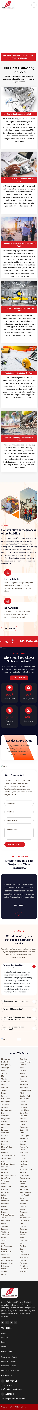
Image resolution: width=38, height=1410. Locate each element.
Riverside (4, 1130)
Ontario (4, 1170)
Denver (4, 1212)
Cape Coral (5, 1255)
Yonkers (23, 1204)
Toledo (22, 1235)
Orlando (4, 1243)
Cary (21, 1223)
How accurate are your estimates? (16, 1001)
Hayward (4, 1189)
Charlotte (23, 1206)
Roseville (4, 1209)
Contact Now (19, 678)
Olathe (22, 1102)
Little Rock (5, 1099)
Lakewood (5, 1223)
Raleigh (22, 1209)
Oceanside (5, 1181)
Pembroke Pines (7, 1263)
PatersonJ (24, 1189)
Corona (3, 1184)
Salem (22, 1249)
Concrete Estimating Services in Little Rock (19, 439)
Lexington (23, 1107)
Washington (5, 1232)
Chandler (4, 1079)
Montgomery (6, 1065)
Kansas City (24, 1099)
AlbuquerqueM (25, 1192)
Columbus (23, 1059)
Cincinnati (23, 1232)
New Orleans (24, 1110)
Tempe (4, 1090)
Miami (3, 1238)
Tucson (4, 1073)
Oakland (4, 1121)
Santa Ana (5, 1133)
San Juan (23, 1260)
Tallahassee (5, 1257)
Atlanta (4, 1272)
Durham (22, 1215)
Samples (4, 1338)
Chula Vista (5, 1141)
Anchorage (5, 1068)
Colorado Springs (7, 1215)
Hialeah (4, 1249)
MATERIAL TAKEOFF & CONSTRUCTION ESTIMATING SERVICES (18, 57)
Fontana (4, 1150)
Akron (22, 1238)
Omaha (22, 1155)
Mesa (3, 1076)
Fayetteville (24, 1221)
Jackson (23, 1144)
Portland (23, 1246)
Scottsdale (5, 1082)
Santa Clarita (6, 1158)
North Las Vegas (26, 1170)
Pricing (3, 1342)
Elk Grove (4, 1173)
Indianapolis (24, 1085)
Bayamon (23, 1263)
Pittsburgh (24, 1257)
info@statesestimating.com (11, 1389)
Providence (24, 1266)
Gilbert (3, 1085)
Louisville (23, 1104)
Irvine (3, 1138)
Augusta (4, 1274)
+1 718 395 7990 (7, 1386)
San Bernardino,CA (8, 1155)
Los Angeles (5, 1102)
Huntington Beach (8, 1164)
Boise (22, 1068)
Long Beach (5, 1119)
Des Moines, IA (25, 1090)
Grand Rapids (24, 1136)
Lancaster (5, 1192)
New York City (25, 1195)
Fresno (3, 1113)
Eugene (22, 1252)
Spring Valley (24, 1175)
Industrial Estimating (8, 1361)
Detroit (22, 1133)
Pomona (4, 1206)
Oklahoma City (25, 1240)
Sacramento (5, 1116)
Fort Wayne (24, 1087)
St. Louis (23, 1150)
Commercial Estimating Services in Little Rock (19, 244)
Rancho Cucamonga (8, 1175)
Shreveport (24, 1116)
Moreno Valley (6, 1147)
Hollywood (5, 1266)
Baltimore (23, 1121)
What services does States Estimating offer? (13, 966)
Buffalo (22, 1198)
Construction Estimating (10, 1370)
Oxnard (3, 1161)
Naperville (23, 1076)
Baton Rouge (24, 1113)
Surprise (4, 1096)
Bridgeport (5, 1229)
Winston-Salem (25, 1218)
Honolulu (23, 1065)
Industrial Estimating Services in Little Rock (19, 309)
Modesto (4, 1153)
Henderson (24, 1164)
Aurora (3, 1218)
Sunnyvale (5, 1201)
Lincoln (22, 1158)
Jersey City (24, 1187)
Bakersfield (5, 1124)
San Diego (5, 1104)
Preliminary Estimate (9, 1366)
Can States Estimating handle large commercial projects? (17, 1018)
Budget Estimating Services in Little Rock (19, 180)
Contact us (9, 628)
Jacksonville (5, 1235)
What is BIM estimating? (13, 1009)
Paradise (23, 1173)
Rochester (24, 1201)
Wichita (22, 1093)
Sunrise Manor (25, 1178)
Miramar (4, 1269)
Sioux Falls (24, 1269)
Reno (22, 1167)
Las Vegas (24, 1161)
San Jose (4, 1107)
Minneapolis (24, 1138)
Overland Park (25, 1096)
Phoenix (4, 1070)
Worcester (24, 1127)
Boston (22, 1124)
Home (3, 1333)
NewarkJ (23, 1184)
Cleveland (23, 1229)
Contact (4, 1346)
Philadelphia (24, 1255)
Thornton (4, 1226)
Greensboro (24, 1212)
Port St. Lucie (6, 1252)
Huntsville (5, 1062)
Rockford (23, 1082)
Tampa (3, 1240)
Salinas (3, 1195)
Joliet (22, 1079)
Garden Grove (6, 1187)
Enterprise (23, 1181)
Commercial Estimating (9, 1357)
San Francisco (6, 1110)
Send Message (13, 844)
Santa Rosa (5, 1178)
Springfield (24, 1130)
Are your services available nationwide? (13, 1028)
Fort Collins (5, 1221)
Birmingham (5, 1059)
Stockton (4, 1136)
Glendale (4, 1087)
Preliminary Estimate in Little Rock (19, 373)
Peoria (3, 1093)
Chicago (23, 1070)
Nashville (23, 1272)
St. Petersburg (6, 1246)
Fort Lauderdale (7, 1260)
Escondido (5, 1204)
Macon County (25, 1062)
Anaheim (4, 1127)
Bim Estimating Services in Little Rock (19, 114)
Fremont (4, 1144)
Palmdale (4, 1198)
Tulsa (22, 1243)
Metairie (23, 1119)
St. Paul (23, 1141)
